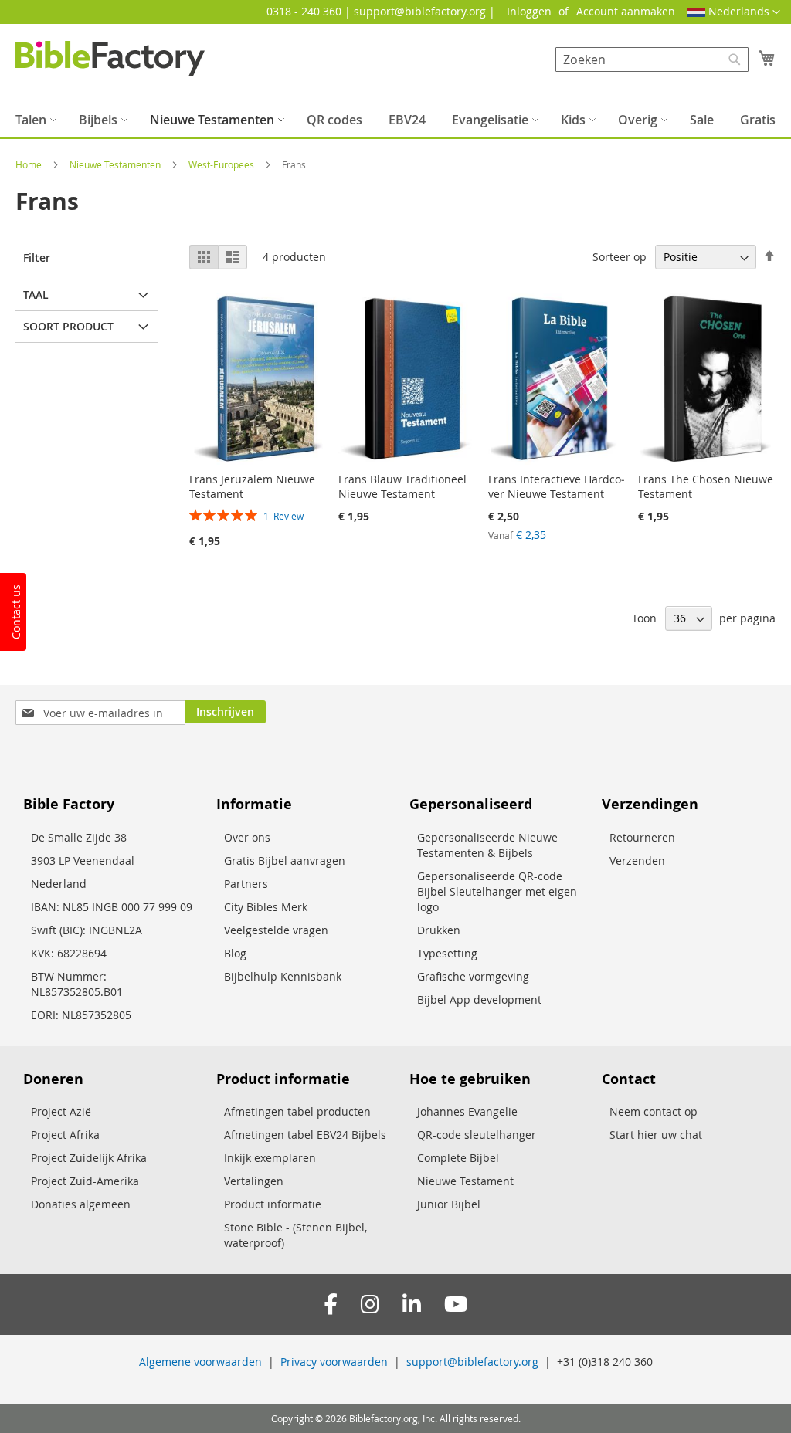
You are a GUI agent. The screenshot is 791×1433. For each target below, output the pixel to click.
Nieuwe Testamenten (116, 164)
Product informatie (272, 1204)
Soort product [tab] (68, 326)
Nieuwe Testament (465, 1181)
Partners (246, 883)
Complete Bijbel (458, 1157)
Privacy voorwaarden (334, 1361)
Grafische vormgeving (473, 976)
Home (29, 164)
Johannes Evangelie (467, 1111)
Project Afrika (65, 1134)
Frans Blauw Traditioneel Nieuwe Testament (402, 486)
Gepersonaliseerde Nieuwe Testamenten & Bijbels (487, 845)
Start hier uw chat (655, 1134)
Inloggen (529, 11)
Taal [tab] (36, 294)
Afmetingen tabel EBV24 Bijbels (305, 1134)
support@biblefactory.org (472, 1361)
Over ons (247, 837)
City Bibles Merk (265, 906)
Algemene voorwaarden (200, 1361)
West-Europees (222, 164)
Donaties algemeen (81, 1204)
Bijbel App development (479, 999)
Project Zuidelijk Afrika (89, 1157)
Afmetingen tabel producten (297, 1111)
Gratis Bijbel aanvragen (284, 860)
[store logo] (110, 58)
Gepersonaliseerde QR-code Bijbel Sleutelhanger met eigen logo (497, 891)
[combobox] (652, 59)
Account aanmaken (625, 11)
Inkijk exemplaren (270, 1157)
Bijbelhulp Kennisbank (282, 976)
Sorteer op (619, 256)
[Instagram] (370, 1304)
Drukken (438, 930)
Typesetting (447, 953)
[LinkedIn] (411, 1304)
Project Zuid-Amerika (85, 1181)
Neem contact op (653, 1111)
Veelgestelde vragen (276, 930)
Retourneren (642, 837)
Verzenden (637, 860)
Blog (235, 953)
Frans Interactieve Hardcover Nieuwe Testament (556, 486)
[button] (733, 12)
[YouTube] (455, 1304)
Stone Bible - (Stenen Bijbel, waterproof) (295, 1235)
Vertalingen (253, 1181)
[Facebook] (331, 1304)
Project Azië (61, 1111)
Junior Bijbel (448, 1204)
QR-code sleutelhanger (476, 1134)
